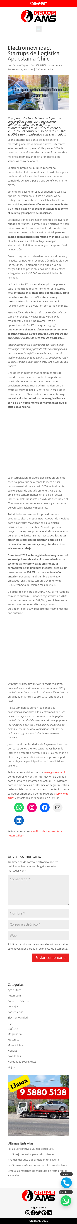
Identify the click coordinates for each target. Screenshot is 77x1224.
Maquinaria (15, 1034)
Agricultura (14, 990)
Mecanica (13, 1039)
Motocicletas (15, 1045)
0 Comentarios (44, 69)
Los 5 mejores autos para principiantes (31, 1154)
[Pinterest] (42, 4)
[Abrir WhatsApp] (66, 1200)
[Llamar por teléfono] (66, 1182)
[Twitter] (38, 4)
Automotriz (14, 995)
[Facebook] (35, 4)
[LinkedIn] (19, 820)
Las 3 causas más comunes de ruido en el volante (37, 1165)
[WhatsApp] (19, 807)
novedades (14, 1056)
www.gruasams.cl (54, 772)
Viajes (11, 1067)
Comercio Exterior (18, 1001)
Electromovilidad (18, 1017)
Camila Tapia (20, 65)
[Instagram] (31, 4)
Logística (13, 1028)
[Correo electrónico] (57, 807)
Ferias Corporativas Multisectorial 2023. (31, 1148)
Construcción (15, 1012)
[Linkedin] (45, 4)
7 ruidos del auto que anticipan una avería (33, 1159)
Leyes (11, 1023)
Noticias (28, 69)
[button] (39, 29)
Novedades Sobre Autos (22, 1061)
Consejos (13, 1006)
